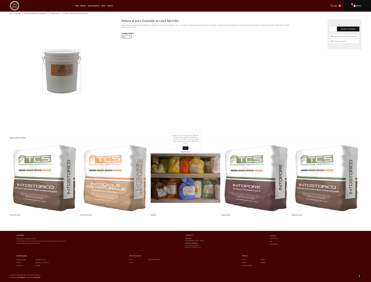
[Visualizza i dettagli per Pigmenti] (185, 178)
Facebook (359, 276)
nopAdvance (36, 277)
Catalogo (83, 6)
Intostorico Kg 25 (15, 215)
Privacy (18, 262)
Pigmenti (153, 215)
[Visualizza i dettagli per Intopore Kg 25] (256, 178)
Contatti (110, 6)
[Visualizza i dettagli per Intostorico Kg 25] (44, 178)
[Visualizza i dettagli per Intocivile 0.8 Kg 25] (115, 178)
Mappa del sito (21, 259)
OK (185, 148)
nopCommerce (21, 277)
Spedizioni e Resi (40, 259)
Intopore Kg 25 (226, 215)
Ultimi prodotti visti (154, 259)
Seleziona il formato (128, 33)
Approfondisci (185, 152)
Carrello (263, 262)
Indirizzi (244, 262)
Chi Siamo (19, 265)
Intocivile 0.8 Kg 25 (86, 215)
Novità (103, 6)
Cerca (131, 259)
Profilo (244, 259)
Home (76, 6)
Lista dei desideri (247, 265)
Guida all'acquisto (94, 6)
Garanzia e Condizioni (42, 262)
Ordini (262, 259)
